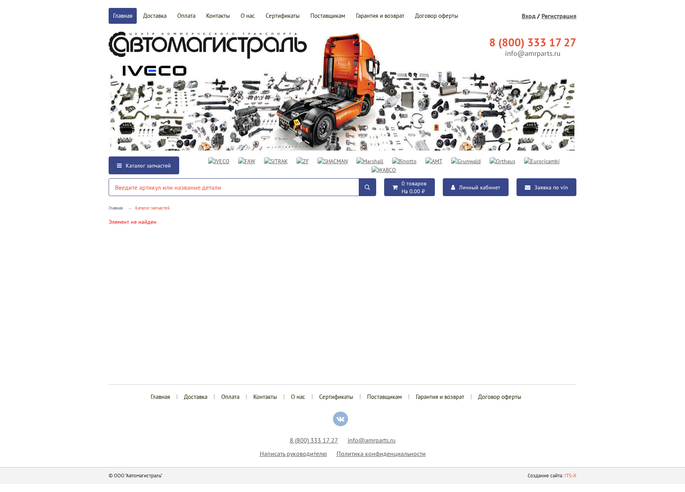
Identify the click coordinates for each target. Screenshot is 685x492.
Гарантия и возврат (380, 15)
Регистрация (558, 16)
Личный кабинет (479, 187)
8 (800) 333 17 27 (314, 440)
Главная (122, 15)
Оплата (186, 15)
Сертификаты (283, 15)
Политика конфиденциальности (381, 454)
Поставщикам (327, 15)
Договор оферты (436, 15)
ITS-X (570, 475)
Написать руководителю (293, 454)
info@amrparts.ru (533, 53)
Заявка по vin (551, 187)
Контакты (218, 15)
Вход (529, 16)
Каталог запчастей (148, 165)
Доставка (154, 15)
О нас (248, 15)
